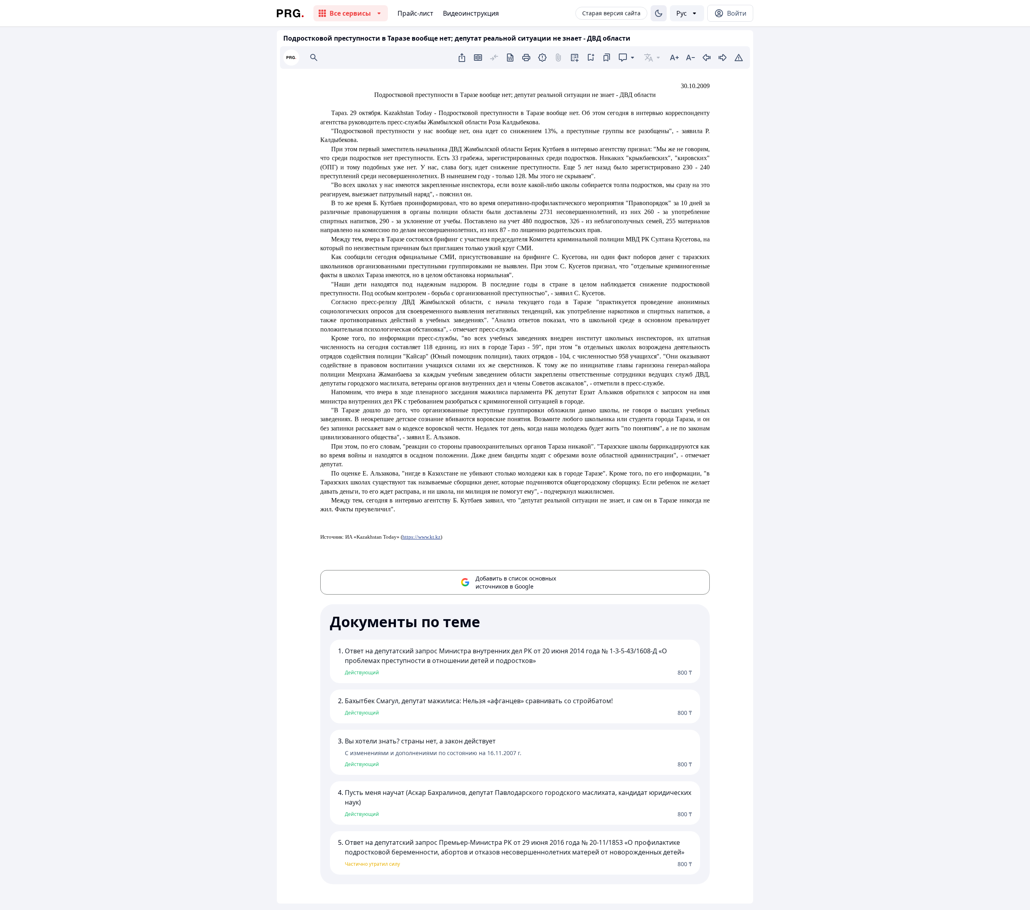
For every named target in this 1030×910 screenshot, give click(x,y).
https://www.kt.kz (421, 537)
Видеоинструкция (471, 13)
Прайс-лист (415, 13)
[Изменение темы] (659, 13)
